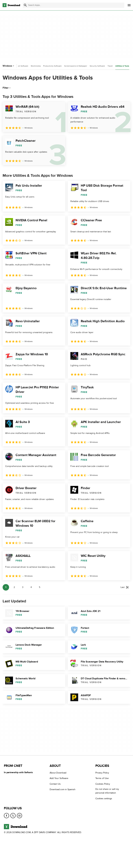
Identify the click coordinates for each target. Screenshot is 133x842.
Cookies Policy (102, 783)
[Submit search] (25, 5)
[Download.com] (11, 5)
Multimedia (36, 66)
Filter (6, 87)
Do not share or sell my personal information (107, 791)
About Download (58, 772)
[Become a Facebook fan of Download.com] (6, 815)
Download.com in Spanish (62, 789)
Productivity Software (52, 66)
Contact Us (55, 783)
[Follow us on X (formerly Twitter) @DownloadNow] (13, 815)
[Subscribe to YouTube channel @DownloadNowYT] (19, 815)
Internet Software (20, 66)
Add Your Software (59, 778)
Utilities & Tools (122, 66)
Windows (7, 65)
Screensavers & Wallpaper (75, 66)
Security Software (97, 66)
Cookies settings (103, 798)
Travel (110, 66)
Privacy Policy (102, 772)
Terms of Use (102, 778)
